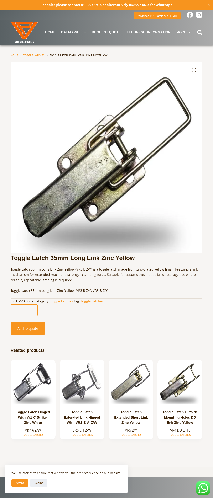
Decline (38, 483)
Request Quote (106, 32)
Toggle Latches (61, 301)
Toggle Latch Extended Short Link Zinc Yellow (131, 417)
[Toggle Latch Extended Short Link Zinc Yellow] (131, 382)
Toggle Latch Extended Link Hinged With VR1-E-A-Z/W (82, 417)
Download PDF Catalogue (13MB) (157, 16)
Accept (20, 483)
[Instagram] (199, 15)
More (181, 32)
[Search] (199, 32)
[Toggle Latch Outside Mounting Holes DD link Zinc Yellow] (179, 382)
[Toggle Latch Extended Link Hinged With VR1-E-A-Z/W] (82, 382)
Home (50, 32)
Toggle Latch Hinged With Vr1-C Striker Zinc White (33, 417)
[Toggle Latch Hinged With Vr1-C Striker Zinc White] (33, 382)
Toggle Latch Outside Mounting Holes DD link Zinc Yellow (180, 417)
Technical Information (149, 32)
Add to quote (27, 328)
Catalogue (71, 32)
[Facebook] (190, 15)
